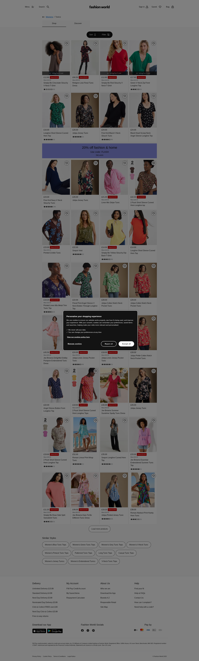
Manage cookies (74, 343)
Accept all (126, 343)
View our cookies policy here (77, 337)
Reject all (108, 343)
